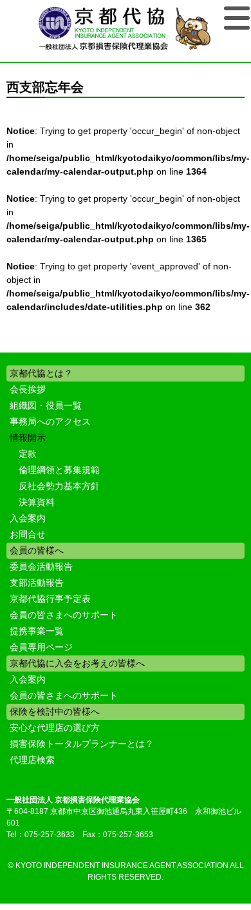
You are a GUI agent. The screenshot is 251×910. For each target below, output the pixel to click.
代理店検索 (32, 760)
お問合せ (28, 534)
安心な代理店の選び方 (55, 727)
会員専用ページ (41, 647)
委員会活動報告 (41, 566)
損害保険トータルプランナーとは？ (82, 744)
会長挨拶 (28, 389)
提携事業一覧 (37, 631)
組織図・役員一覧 (46, 405)
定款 (28, 454)
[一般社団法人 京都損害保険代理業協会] (126, 29)
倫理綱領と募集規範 (59, 470)
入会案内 (28, 518)
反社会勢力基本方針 (59, 486)
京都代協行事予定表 (50, 599)
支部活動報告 (37, 582)
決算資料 (37, 502)
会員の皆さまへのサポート (64, 615)
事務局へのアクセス (50, 421)
